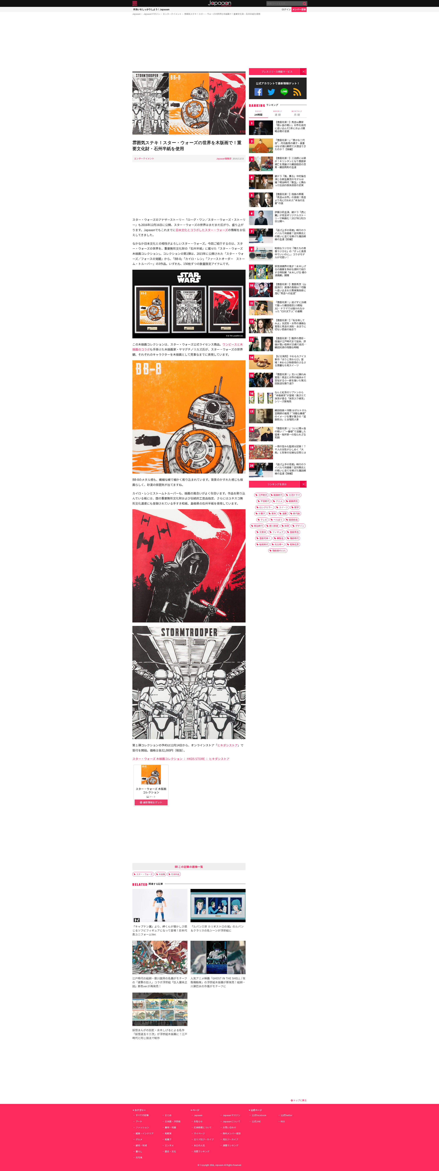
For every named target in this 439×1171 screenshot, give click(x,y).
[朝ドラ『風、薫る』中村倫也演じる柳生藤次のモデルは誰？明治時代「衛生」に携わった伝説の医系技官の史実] (261, 182)
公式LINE (284, 92)
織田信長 (293, 519)
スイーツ (283, 507)
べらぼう (278, 519)
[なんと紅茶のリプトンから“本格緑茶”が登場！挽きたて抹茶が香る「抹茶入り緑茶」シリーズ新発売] (261, 398)
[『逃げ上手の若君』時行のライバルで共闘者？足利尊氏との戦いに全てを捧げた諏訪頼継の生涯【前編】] (261, 236)
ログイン (286, 9)
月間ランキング (201, 1151)
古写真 (139, 1157)
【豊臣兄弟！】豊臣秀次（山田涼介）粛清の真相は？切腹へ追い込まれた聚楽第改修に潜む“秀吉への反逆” (290, 288)
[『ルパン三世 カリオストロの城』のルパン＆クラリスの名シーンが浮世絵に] (218, 906)
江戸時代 (262, 495)
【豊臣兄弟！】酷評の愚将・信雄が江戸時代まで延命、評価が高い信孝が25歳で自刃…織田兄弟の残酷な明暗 (290, 342)
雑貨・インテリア (144, 1133)
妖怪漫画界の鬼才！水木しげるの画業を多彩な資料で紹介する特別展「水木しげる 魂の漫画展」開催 (290, 270)
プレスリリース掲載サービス (276, 71)
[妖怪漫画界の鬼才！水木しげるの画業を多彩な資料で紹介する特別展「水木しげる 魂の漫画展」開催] (261, 272)
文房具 (262, 532)
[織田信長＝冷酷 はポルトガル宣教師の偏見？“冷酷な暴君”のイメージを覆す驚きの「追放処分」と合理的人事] (261, 416)
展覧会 (280, 538)
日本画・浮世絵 (172, 1121)
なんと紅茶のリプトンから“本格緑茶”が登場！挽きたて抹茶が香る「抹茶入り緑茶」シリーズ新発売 (290, 396)
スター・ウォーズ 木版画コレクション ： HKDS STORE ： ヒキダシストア (180, 758)
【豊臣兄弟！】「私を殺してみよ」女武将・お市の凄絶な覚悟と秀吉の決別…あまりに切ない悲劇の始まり (290, 324)
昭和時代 (263, 544)
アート (139, 1121)
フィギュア (277, 532)
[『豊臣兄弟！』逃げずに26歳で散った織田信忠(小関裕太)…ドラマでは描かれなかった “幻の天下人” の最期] (261, 308)
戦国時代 (278, 495)
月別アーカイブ (230, 1139)
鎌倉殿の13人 (279, 550)
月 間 (297, 113)
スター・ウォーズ (144, 874)
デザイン (299, 525)
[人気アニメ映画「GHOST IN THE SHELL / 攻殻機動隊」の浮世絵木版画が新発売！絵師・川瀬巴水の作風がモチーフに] (218, 958)
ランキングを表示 (277, 484)
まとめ (168, 1115)
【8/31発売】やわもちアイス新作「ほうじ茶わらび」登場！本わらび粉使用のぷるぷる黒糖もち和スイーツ (290, 360)
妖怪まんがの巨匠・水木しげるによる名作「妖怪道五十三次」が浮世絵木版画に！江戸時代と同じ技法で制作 (159, 1034)
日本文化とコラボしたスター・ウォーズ (202, 230)
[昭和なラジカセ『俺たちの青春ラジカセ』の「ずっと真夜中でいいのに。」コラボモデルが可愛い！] (261, 254)
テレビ (263, 519)
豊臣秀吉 (294, 532)
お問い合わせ (229, 1127)
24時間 (258, 113)
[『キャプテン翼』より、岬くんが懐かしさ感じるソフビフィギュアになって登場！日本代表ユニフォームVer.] (159, 906)
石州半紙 (175, 874)
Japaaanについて (231, 1121)
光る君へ (279, 544)
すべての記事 (142, 1115)
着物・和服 (170, 1127)
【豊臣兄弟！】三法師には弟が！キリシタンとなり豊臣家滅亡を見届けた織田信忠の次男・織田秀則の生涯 (290, 162)
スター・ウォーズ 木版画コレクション (151, 790)
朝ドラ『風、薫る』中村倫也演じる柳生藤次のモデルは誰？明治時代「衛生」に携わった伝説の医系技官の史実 (290, 180)
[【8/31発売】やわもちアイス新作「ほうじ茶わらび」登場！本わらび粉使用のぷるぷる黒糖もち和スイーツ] (261, 362)
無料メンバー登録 (232, 1133)
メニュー (134, 3)
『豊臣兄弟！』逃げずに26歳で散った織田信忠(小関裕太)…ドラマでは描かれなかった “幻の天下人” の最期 (290, 306)
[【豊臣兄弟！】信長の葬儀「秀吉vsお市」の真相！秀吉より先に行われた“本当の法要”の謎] (261, 200)
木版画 (162, 874)
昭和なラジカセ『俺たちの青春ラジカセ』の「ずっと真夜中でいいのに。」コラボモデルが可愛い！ (290, 252)
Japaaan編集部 (224, 158)
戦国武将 (293, 501)
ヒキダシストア (227, 745)
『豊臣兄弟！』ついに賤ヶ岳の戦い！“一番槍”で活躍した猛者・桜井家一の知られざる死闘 (290, 432)
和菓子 (168, 1139)
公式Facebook (258, 92)
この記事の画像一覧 (190, 867)
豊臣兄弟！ (264, 538)
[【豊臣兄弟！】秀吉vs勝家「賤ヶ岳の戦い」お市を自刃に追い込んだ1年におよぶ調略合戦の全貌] (261, 128)
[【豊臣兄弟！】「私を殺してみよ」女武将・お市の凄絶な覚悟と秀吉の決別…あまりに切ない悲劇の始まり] (261, 326)
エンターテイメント (172, 13)
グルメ (139, 1139)
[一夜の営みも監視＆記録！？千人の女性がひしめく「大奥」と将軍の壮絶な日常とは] (261, 452)
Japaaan (219, 4)
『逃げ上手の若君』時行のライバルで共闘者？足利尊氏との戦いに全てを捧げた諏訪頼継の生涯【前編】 (290, 234)
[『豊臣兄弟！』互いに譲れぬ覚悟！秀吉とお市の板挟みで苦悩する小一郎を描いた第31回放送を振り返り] (261, 380)
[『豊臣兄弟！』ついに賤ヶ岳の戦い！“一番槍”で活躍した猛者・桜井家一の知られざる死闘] (261, 434)
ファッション (142, 1127)
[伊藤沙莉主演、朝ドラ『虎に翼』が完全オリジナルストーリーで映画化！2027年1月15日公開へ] (261, 218)
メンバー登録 (299, 9)
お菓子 (261, 513)
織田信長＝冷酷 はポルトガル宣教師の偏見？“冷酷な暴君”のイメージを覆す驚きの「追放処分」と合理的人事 (290, 414)
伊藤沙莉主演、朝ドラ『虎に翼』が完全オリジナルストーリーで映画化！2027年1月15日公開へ (290, 216)
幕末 (273, 513)
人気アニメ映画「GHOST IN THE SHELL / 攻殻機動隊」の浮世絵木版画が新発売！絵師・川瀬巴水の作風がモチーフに (218, 982)
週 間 (277, 113)
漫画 (284, 513)
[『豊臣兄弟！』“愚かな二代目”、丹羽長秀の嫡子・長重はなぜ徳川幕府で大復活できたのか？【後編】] (261, 146)
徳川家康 (273, 525)
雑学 (296, 507)
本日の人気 (199, 1145)
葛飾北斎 (294, 544)
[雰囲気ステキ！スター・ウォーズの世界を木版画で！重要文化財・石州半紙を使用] (189, 104)
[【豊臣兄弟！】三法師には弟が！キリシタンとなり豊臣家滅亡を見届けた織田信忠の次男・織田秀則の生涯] (261, 164)
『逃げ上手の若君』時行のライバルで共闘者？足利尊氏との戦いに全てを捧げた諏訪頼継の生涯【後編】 (290, 468)
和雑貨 (168, 1133)
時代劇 (296, 513)
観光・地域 (141, 1145)
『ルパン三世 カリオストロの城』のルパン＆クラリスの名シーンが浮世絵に (217, 928)
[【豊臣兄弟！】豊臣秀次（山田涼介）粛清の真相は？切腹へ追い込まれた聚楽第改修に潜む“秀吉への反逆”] (261, 290)
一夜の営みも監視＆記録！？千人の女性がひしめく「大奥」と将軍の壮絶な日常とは (290, 449)
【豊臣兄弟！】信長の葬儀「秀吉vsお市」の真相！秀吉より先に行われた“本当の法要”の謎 (290, 198)
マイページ (199, 1133)
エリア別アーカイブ (204, 1139)
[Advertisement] (189, 44)
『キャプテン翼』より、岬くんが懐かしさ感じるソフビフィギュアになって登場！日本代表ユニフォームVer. (159, 930)
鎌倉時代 (294, 538)
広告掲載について (203, 1127)
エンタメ (169, 1145)
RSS (297, 92)
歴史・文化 (170, 1151)
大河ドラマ (294, 495)
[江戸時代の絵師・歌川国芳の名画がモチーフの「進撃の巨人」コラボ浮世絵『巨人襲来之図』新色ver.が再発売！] (159, 958)
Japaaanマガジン (152, 13)
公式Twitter (271, 92)
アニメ (279, 501)
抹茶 (286, 525)
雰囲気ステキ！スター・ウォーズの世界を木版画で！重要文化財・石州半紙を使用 (222, 13)
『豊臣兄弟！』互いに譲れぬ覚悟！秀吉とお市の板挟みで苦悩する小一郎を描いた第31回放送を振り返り (290, 378)
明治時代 (258, 525)
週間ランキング (230, 1145)
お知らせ (198, 1121)
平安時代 (264, 501)
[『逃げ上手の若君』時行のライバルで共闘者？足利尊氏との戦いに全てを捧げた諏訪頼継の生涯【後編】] (261, 470)
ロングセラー (266, 507)
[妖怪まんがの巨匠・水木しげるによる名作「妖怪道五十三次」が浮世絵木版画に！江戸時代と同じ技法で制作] (159, 1010)
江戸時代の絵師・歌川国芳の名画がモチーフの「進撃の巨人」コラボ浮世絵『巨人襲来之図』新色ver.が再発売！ (159, 982)
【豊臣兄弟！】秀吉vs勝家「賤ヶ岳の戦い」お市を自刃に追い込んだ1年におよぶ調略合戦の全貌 (290, 126)
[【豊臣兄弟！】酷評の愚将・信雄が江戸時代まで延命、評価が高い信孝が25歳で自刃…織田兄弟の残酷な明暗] (261, 344)
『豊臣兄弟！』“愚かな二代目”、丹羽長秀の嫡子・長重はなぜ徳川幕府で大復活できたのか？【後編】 (290, 144)
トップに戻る (300, 1100)
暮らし (139, 1151)
